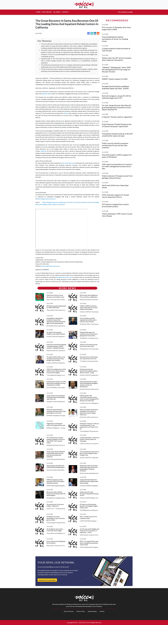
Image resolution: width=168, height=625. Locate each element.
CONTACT (65, 12)
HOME (38, 12)
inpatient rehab (46, 93)
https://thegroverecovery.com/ (46, 199)
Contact (101, 611)
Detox (65, 113)
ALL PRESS (56, 12)
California (43, 151)
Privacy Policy (80, 611)
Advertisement (92, 611)
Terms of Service (69, 611)
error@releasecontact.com (64, 277)
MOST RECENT (47, 12)
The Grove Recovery (68, 163)
